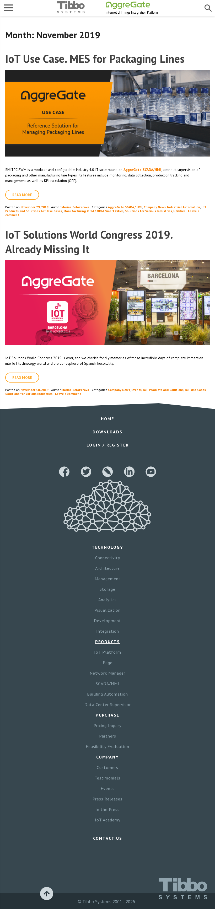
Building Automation (107, 694)
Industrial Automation (183, 207)
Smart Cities (114, 211)
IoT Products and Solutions (163, 390)
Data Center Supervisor (107, 704)
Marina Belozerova (75, 207)
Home (107, 418)
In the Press (107, 809)
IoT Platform (107, 652)
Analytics (107, 599)
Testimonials (107, 778)
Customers (107, 767)
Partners (107, 736)
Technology (107, 547)
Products (107, 641)
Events (136, 390)
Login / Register (108, 445)
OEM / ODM (95, 211)
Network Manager (107, 673)
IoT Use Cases (51, 211)
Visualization (108, 610)
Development (107, 620)
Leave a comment (68, 394)
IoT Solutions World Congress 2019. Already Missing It (88, 241)
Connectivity (107, 557)
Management (108, 578)
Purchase (107, 715)
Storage (107, 589)
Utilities (179, 211)
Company (107, 757)
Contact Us (107, 838)
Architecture (107, 568)
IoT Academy (107, 819)
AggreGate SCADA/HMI (142, 169)
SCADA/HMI (107, 683)
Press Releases (107, 799)
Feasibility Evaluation (107, 746)
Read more (22, 194)
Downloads (107, 431)
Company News (155, 207)
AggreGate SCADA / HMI (125, 207)
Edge (107, 662)
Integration (107, 631)
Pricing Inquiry (107, 725)
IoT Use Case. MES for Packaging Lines (95, 58)
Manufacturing (74, 211)
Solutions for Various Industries (148, 211)
